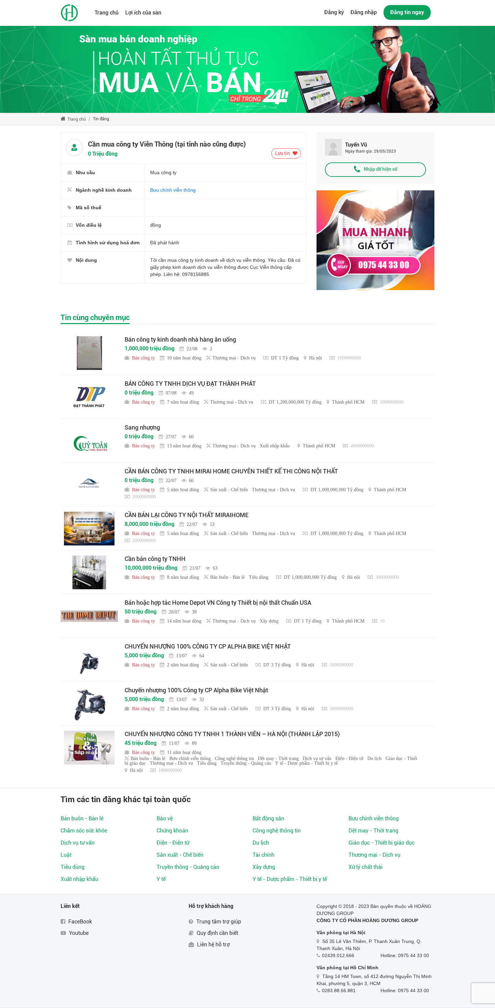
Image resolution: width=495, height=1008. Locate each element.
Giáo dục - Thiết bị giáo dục (382, 843)
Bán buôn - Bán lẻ (82, 818)
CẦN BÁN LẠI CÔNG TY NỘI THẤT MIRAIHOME (187, 514)
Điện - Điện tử (173, 843)
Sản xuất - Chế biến (180, 855)
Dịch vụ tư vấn (78, 843)
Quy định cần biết (216, 933)
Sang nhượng (142, 427)
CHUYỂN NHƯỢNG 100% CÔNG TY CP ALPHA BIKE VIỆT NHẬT (208, 646)
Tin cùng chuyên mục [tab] (95, 317)
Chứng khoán (172, 830)
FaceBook (79, 921)
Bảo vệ (165, 818)
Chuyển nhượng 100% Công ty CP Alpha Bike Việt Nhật (196, 690)
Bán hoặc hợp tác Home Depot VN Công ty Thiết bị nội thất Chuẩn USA (218, 602)
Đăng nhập (364, 12)
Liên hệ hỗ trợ (213, 944)
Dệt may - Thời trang (373, 830)
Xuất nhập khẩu (79, 879)
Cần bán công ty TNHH (155, 558)
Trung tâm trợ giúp (218, 921)
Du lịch (261, 843)
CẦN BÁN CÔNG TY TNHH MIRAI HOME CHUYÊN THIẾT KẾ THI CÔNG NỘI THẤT (231, 471)
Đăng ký (334, 12)
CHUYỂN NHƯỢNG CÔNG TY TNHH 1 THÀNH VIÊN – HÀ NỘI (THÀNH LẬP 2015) (232, 733)
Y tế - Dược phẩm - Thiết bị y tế (290, 879)
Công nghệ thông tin (277, 830)
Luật (66, 855)
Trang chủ (107, 12)
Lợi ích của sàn (143, 12)
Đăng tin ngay (407, 12)
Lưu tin (283, 153)
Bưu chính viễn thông (173, 190)
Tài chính (263, 855)
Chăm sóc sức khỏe (84, 830)
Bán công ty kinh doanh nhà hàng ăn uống (180, 339)
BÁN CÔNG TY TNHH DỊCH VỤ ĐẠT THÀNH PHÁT (190, 383)
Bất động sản (268, 818)
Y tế (161, 879)
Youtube (78, 933)
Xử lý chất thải (366, 867)
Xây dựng (264, 867)
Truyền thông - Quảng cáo (188, 867)
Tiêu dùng (73, 867)
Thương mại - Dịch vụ (374, 855)
